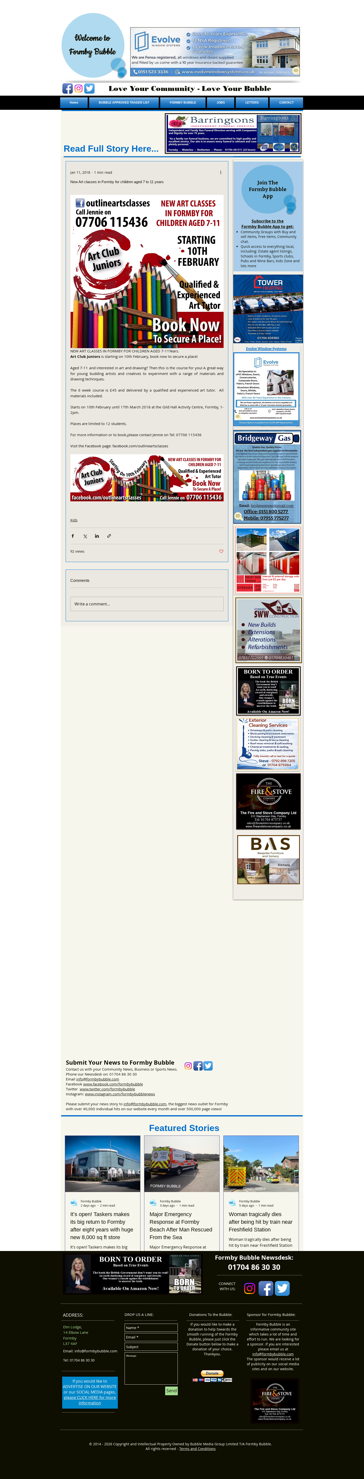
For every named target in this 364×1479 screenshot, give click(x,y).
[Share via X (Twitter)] (84, 536)
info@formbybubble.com (97, 1079)
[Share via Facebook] (72, 536)
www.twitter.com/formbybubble (107, 1088)
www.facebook (95, 1083)
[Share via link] (109, 536)
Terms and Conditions (197, 1448)
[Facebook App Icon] (67, 88)
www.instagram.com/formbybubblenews (120, 1093)
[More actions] (221, 172)
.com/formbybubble (125, 1083)
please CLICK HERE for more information (90, 1400)
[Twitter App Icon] (89, 88)
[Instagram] (78, 88)
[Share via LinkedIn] (97, 536)
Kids (74, 520)
